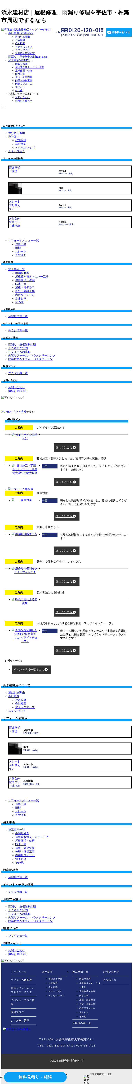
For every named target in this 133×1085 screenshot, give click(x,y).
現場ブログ (17, 1012)
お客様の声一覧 (81, 1023)
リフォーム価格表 (21, 980)
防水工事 (20, 74)
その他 (19, 90)
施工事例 (19, 60)
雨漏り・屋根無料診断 (27, 56)
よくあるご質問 (20, 1020)
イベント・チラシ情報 (23, 1002)
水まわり (20, 87)
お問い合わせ (22, 97)
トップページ (40, 29)
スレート (20, 251)
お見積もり (110, 980)
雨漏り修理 (21, 64)
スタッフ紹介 (22, 50)
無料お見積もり (23, 100)
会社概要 (20, 43)
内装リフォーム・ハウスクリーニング (23, 990)
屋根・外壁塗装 (23, 77)
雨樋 (18, 247)
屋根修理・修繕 (23, 70)
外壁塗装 (20, 255)
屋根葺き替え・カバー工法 (29, 67)
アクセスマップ (23, 46)
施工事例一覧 (80, 972)
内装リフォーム (23, 84)
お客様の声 (25, 53)
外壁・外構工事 (23, 80)
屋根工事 (20, 244)
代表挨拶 (20, 40)
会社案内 (20, 33)
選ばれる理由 (22, 37)
